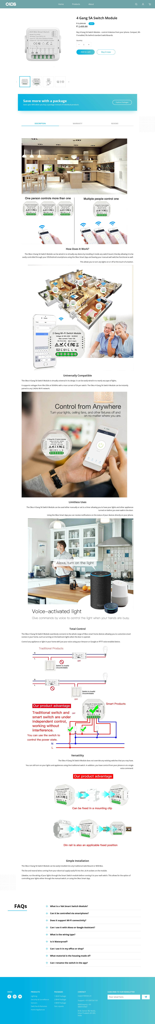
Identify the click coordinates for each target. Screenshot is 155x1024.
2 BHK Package (60, 999)
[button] (136, 4)
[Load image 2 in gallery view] (36, 81)
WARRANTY (77, 123)
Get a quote (59, 1006)
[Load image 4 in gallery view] (60, 81)
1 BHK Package (60, 996)
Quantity (79, 40)
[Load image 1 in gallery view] (24, 81)
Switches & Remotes (39, 1006)
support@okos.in (84, 996)
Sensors (34, 1003)
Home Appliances (38, 1009)
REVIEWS (114, 123)
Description (40, 123)
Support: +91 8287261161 (88, 1000)
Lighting (34, 996)
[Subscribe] (146, 997)
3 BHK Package (60, 1003)
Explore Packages (122, 102)
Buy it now (106, 52)
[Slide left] (16, 81)
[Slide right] (69, 81)
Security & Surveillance (40, 999)
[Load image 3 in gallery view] (48, 81)
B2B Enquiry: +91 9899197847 (84, 1005)
